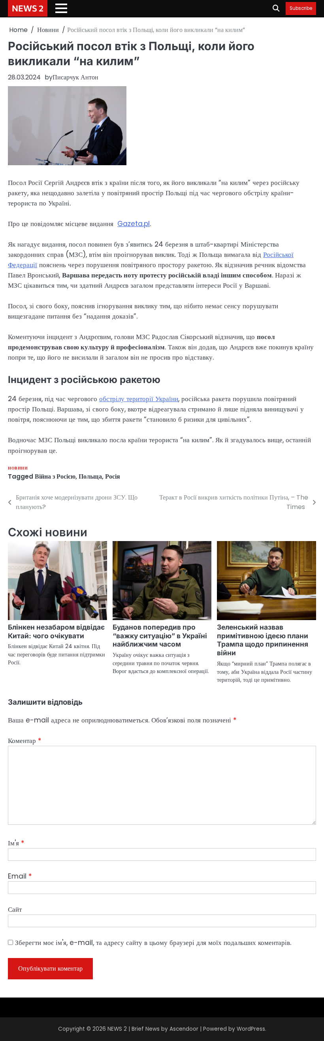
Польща (90, 476)
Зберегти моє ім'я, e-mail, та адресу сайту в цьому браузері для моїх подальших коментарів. (153, 942)
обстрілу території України (138, 399)
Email (20, 876)
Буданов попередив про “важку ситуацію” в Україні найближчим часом (160, 636)
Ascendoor (184, 1029)
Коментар (24, 740)
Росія (112, 476)
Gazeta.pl (133, 223)
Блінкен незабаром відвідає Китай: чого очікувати (56, 631)
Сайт (15, 909)
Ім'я (16, 843)
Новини (18, 468)
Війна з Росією (55, 476)
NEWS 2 (27, 8)
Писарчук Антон (75, 77)
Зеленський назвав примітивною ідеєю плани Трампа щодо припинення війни (262, 640)
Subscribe (301, 8)
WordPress (251, 1029)
